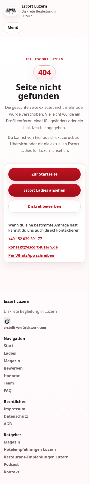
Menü (13, 27)
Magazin (12, 360)
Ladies (10, 353)
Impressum (14, 409)
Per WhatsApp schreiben (31, 255)
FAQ (8, 390)
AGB (8, 423)
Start (8, 345)
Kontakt (11, 472)
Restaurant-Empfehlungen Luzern (36, 457)
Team (9, 383)
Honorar (12, 375)
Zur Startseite (44, 174)
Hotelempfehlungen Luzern (30, 449)
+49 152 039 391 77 (25, 238)
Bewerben (13, 368)
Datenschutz (16, 416)
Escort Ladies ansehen (44, 190)
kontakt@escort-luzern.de (33, 247)
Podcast (11, 464)
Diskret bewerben (44, 206)
